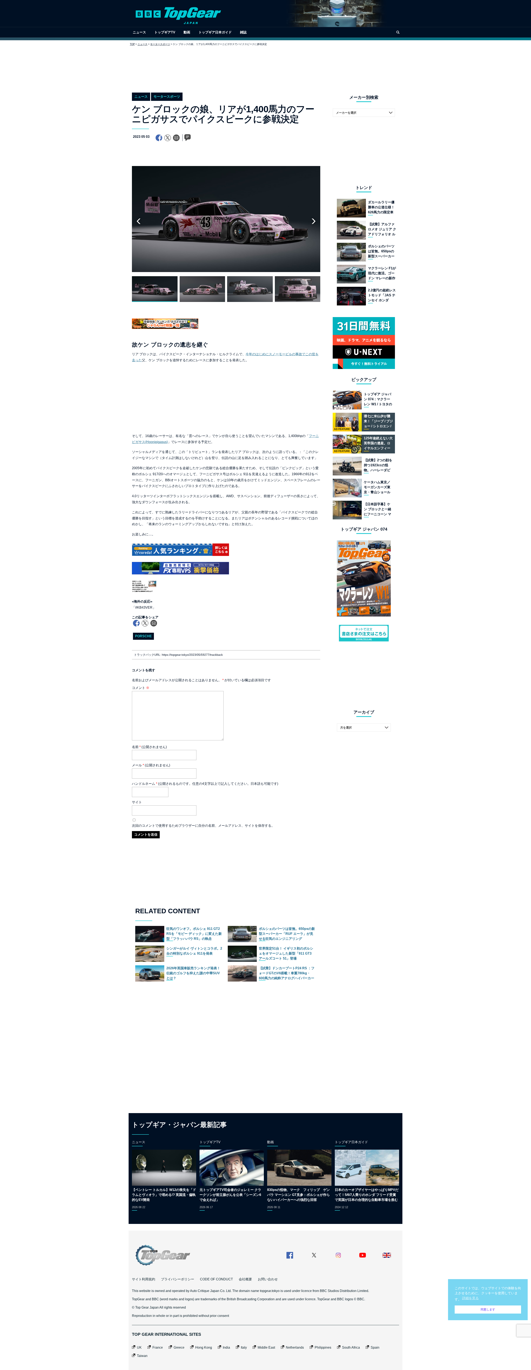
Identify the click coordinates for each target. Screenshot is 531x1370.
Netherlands (295, 1347)
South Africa (351, 1347)
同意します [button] (488, 1309)
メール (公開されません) (151, 765)
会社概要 (245, 1279)
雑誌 (243, 32)
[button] (313, 221)
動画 (187, 32)
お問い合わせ (268, 1279)
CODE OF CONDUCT (216, 1279)
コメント (140, 688)
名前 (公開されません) (149, 747)
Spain (375, 1347)
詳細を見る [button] (470, 1298)
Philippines (323, 1347)
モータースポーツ (160, 44)
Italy (244, 1347)
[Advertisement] (265, 66)
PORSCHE (143, 636)
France (157, 1347)
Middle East (266, 1347)
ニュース (139, 32)
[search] (397, 32)
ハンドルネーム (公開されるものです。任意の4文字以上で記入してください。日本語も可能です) (205, 783)
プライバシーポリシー (177, 1279)
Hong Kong (203, 1347)
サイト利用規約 (143, 1279)
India (226, 1347)
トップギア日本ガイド (215, 32)
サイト (137, 802)
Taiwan (142, 1356)
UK (139, 1347)
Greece (179, 1347)
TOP (132, 44)
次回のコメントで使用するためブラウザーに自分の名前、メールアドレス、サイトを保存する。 (203, 825)
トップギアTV (164, 32)
